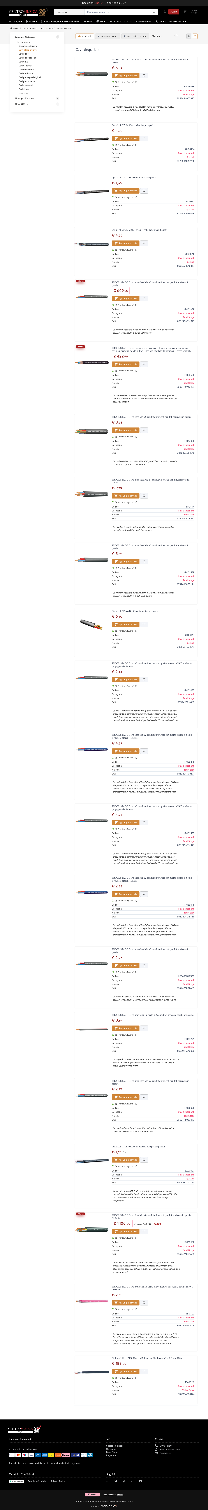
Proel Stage (188, 94)
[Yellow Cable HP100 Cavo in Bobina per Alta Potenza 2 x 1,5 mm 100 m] (91, 1378)
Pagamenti (111, 1455)
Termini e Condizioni (38, 1481)
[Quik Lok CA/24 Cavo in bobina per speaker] (91, 146)
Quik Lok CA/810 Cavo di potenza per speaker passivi (138, 1146)
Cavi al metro (47, 28)
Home (15, 28)
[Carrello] (185, 12)
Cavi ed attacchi (30, 28)
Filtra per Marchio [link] (24, 98)
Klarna (120, 1495)
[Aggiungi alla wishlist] (144, 75)
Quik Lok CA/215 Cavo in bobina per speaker (134, 177)
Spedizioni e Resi (114, 1446)
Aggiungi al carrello (128, 76)
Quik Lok (190, 157)
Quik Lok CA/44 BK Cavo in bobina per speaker (136, 611)
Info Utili (33, 21)
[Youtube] (141, 1482)
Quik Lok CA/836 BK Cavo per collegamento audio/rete (139, 230)
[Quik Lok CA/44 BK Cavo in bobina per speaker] (91, 631)
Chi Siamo (111, 1449)
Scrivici (117, 21)
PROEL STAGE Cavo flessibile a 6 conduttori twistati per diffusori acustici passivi (152, 417)
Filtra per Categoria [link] (25, 37)
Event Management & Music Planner (62, 21)
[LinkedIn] (133, 1482)
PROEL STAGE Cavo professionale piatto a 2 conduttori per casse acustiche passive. (153, 1015)
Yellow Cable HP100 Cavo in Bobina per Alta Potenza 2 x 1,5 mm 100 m (147, 1358)
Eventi (103, 21)
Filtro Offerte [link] (21, 104)
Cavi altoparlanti (186, 90)
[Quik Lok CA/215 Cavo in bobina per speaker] (91, 198)
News (89, 21)
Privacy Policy (17, 1481)
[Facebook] (108, 1482)
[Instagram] (125, 1482)
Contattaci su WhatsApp (139, 21)
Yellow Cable (188, 1390)
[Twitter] (117, 1482)
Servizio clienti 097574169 (172, 21)
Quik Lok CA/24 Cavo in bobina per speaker (133, 125)
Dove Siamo (112, 1452)
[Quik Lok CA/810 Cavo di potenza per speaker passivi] (91, 1175)
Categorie (17, 21)
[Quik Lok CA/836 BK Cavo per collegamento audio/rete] (91, 250)
